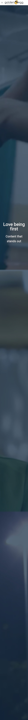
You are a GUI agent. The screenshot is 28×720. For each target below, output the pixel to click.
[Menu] (2, 2)
